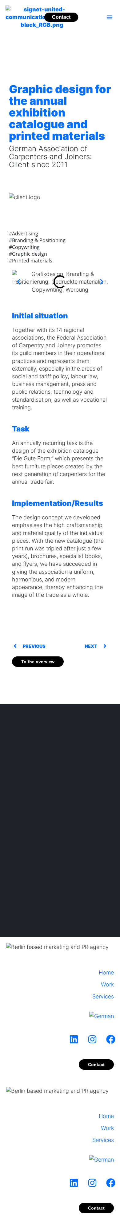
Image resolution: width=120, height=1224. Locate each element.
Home (106, 972)
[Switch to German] (101, 1011)
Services (103, 996)
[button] (109, 17)
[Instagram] (92, 1039)
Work (107, 984)
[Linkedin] (74, 1039)
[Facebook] (111, 1039)
